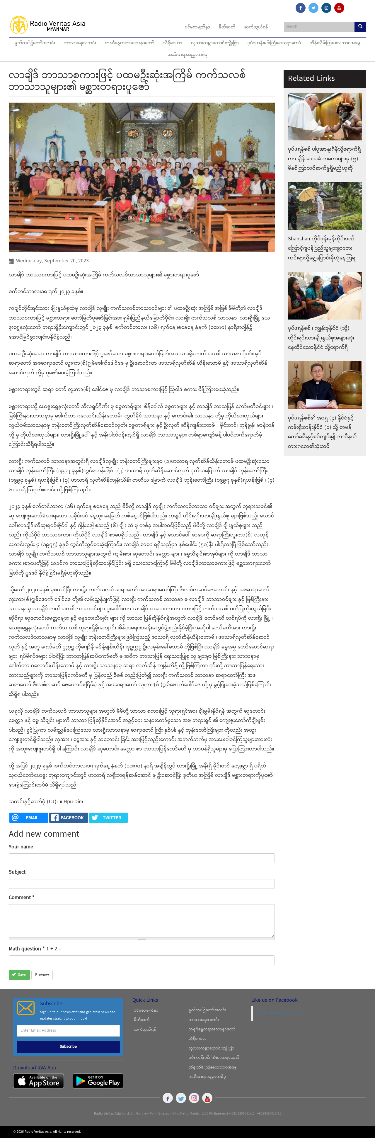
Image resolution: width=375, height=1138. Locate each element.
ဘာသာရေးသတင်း (80, 43)
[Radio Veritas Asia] (50, 25)
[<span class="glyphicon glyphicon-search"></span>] (360, 27)
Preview (42, 975)
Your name (21, 847)
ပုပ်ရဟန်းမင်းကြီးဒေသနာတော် (274, 43)
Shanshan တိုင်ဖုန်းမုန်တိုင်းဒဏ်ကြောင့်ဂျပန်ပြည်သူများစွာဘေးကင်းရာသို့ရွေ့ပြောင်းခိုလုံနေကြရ (321, 249)
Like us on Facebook (282, 1013)
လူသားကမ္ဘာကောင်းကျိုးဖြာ (215, 43)
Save (21, 975)
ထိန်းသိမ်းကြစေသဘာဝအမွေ (335, 43)
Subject (17, 872)
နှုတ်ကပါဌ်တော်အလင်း (35, 43)
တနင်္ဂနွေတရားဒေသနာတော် (129, 43)
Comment (22, 897)
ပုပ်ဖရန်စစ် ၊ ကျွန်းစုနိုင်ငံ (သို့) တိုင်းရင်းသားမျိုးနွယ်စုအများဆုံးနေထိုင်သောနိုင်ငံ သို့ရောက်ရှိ (321, 338)
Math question (27, 949)
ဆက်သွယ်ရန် (256, 27)
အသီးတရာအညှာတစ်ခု (187, 55)
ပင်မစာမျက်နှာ (197, 27)
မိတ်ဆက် (227, 27)
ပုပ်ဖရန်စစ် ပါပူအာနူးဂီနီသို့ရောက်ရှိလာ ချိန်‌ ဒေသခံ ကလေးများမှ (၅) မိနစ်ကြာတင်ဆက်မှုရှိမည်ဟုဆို (324, 159)
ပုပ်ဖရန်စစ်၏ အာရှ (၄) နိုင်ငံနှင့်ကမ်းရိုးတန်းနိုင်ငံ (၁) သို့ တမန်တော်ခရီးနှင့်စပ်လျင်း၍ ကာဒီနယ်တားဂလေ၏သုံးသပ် (322, 432)
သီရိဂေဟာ (172, 43)
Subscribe (68, 1046)
